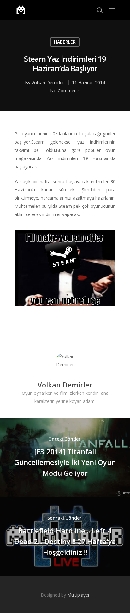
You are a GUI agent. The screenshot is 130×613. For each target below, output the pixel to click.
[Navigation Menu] (112, 10)
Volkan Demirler (48, 82)
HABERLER (65, 42)
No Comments (65, 91)
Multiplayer (78, 595)
